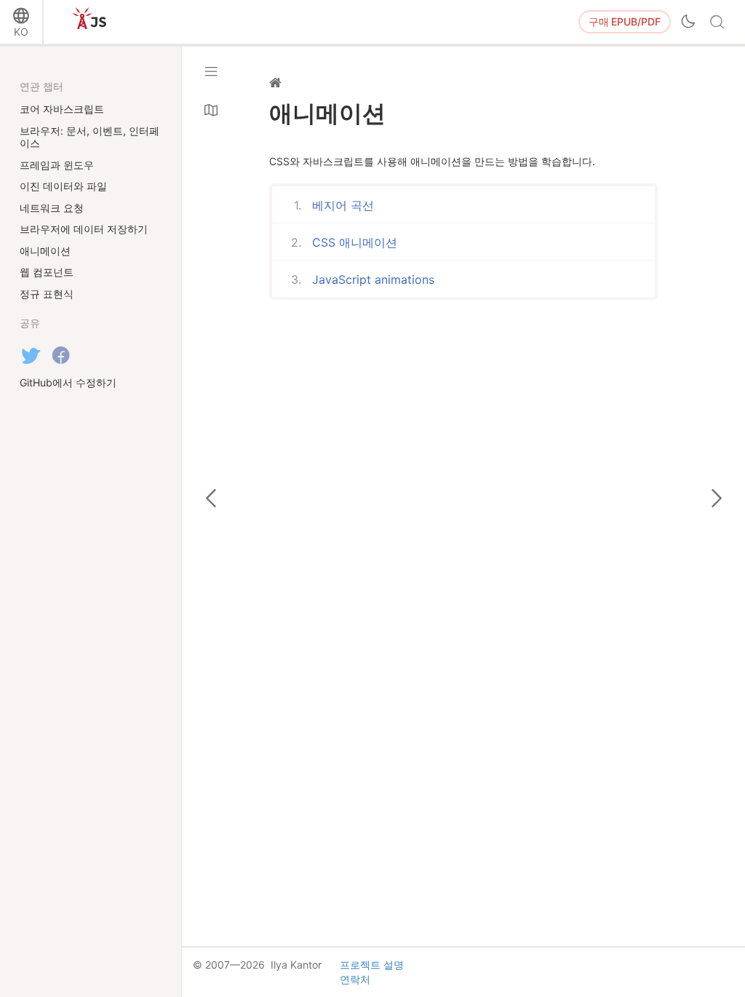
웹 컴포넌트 (46, 272)
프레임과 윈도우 (57, 165)
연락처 (355, 979)
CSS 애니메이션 (354, 242)
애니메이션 (45, 251)
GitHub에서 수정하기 (68, 382)
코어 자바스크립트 (62, 109)
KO (21, 31)
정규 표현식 (46, 293)
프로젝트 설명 (372, 964)
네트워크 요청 (52, 208)
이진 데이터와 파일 (63, 186)
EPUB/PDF (625, 21)
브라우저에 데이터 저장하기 (84, 229)
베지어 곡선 (343, 205)
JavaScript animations (373, 279)
